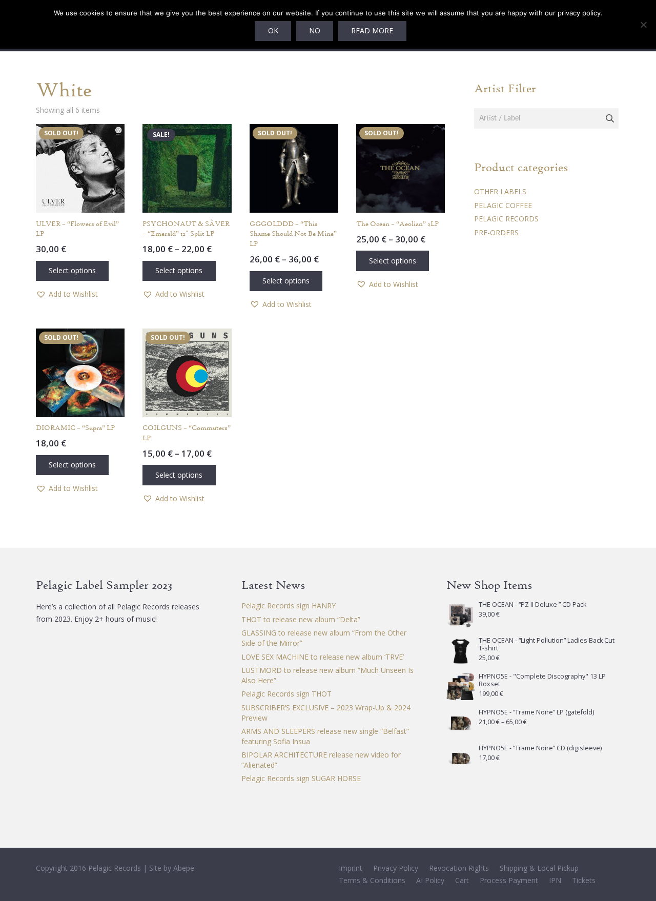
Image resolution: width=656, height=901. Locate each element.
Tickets (584, 880)
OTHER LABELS (500, 191)
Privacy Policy (395, 868)
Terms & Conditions (372, 880)
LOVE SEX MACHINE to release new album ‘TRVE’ (322, 657)
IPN (555, 880)
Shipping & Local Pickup (539, 868)
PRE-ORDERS (496, 232)
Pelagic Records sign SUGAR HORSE (301, 778)
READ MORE (372, 30)
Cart (462, 880)
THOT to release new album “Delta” (300, 619)
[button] (67, 294)
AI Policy (430, 880)
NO (314, 30)
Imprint (350, 868)
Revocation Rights (459, 868)
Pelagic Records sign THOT (286, 694)
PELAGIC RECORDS (506, 218)
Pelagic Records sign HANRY (288, 605)
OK (273, 30)
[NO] (643, 24)
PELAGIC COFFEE (503, 205)
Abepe (183, 868)
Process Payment (509, 880)
